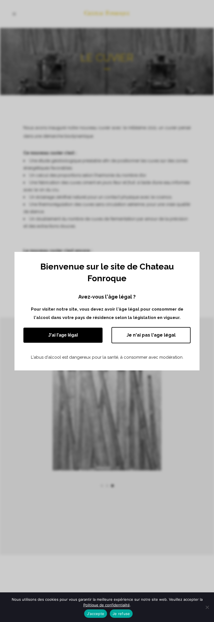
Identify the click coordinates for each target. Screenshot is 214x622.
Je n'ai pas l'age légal (151, 335)
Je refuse (121, 613)
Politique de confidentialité (106, 605)
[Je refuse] (207, 607)
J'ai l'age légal (63, 335)
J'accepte (95, 613)
